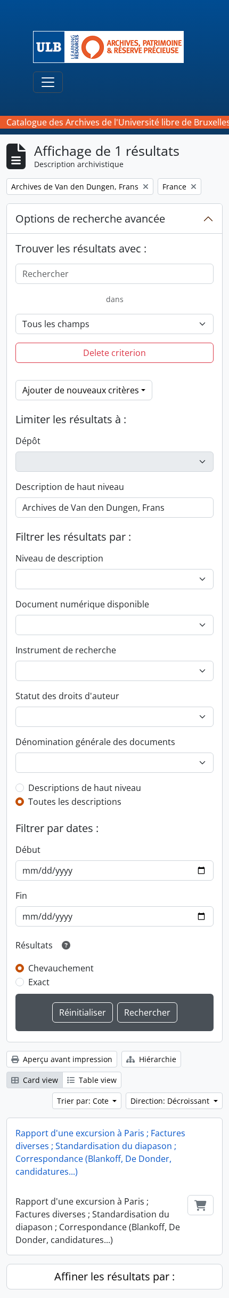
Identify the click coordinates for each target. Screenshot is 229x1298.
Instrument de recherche (65, 650)
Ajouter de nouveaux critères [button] (80, 390)
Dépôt (27, 441)
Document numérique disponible (82, 604)
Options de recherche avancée (90, 218)
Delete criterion (114, 353)
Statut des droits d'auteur (67, 696)
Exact (39, 982)
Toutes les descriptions (74, 802)
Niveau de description (59, 558)
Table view (97, 1080)
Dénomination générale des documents (95, 742)
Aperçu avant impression (66, 1059)
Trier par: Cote (84, 1101)
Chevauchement (61, 968)
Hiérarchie (156, 1059)
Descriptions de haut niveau (84, 788)
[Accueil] (112, 47)
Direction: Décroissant (170, 1101)
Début (27, 850)
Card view (39, 1080)
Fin (21, 895)
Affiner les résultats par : (114, 1276)
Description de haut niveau (69, 487)
